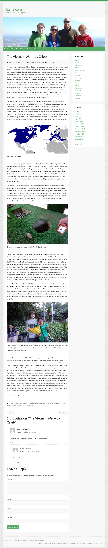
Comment (10, 479)
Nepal (77, 85)
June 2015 (78, 144)
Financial (78, 73)
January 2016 (79, 126)
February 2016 (79, 124)
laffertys (50, 403)
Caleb (31, 62)
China (77, 68)
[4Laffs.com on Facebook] (103, 9)
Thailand (78, 95)
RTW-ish (35, 62)
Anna (77, 60)
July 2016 (78, 114)
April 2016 (78, 119)
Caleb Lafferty (36, 403)
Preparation (78, 88)
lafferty (44, 403)
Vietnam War (21, 405)
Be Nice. (27, 49)
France (77, 75)
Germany (78, 78)
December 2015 (80, 129)
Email (9, 508)
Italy (76, 83)
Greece (77, 80)
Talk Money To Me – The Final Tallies (45, 49)
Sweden (77, 93)
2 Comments (50, 62)
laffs (55, 403)
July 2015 (78, 141)
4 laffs (11, 403)
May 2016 (78, 116)
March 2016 (79, 121)
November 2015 (80, 131)
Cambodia (78, 65)
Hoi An (11, 413)
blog (20, 403)
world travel (30, 405)
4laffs (10, 62)
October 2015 (79, 134)
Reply (14, 443)
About (6, 49)
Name (9, 499)
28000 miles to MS (16, 49)
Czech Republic (80, 70)
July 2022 (78, 111)
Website (9, 517)
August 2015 (79, 139)
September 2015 (80, 136)
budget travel (26, 403)
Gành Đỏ (63, 413)
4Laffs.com (13, 9)
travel (59, 403)
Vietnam (41, 62)
